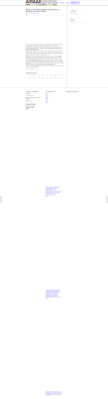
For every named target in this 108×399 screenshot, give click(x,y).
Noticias (32, 13)
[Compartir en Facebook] (28, 76)
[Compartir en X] (32, 76)
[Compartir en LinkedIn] (45, 76)
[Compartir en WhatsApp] (36, 76)
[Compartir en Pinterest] (40, 76)
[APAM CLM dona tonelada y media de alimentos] (1, 199)
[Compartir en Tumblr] (49, 76)
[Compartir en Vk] (53, 76)
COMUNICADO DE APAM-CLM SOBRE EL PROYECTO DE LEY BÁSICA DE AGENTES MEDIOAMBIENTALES (54, 393)
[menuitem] (27, 3)
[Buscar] (27, 8)
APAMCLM (36, 13)
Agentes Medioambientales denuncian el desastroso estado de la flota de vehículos (53, 188)
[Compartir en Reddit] (57, 76)
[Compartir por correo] (62, 76)
